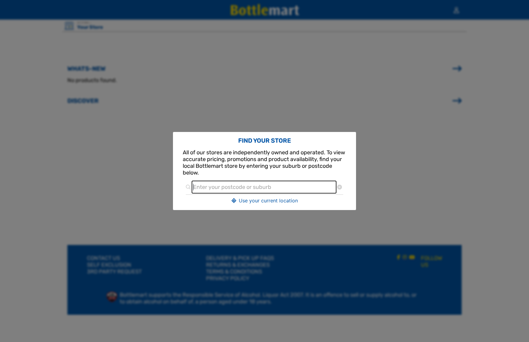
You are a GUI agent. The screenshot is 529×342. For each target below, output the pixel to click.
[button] (264, 200)
